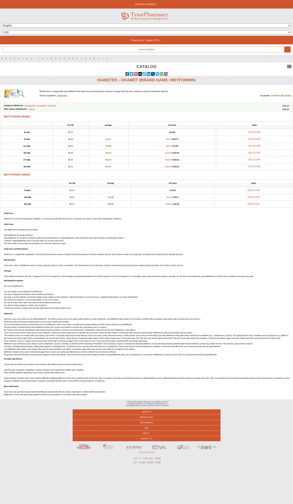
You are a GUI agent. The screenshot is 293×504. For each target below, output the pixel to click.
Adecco (32, 109)
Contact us (146, 439)
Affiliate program (147, 452)
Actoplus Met (30, 106)
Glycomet (52, 106)
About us (146, 412)
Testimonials (146, 423)
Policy (146, 433)
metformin (62, 95)
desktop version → (146, 4)
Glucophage (42, 106)
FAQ (146, 428)
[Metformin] (21, 93)
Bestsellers (146, 417)
